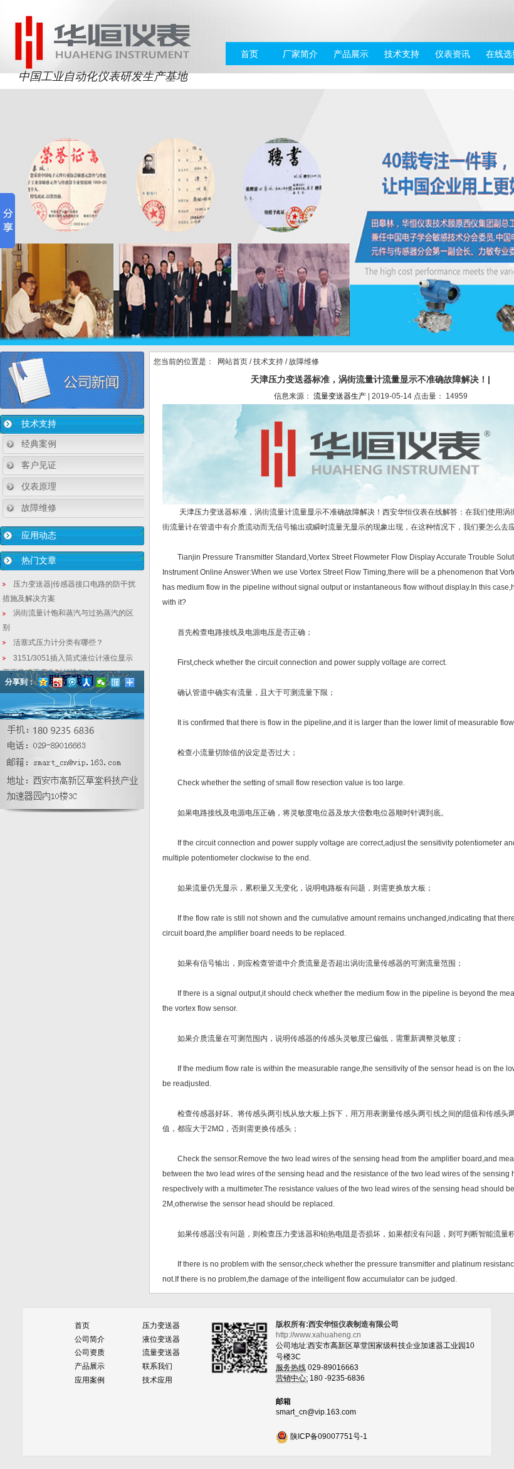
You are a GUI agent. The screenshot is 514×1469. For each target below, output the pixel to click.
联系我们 (157, 1366)
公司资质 (90, 1352)
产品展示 (351, 54)
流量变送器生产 (339, 396)
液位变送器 (161, 1339)
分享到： (20, 681)
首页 (249, 54)
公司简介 (90, 1339)
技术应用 (157, 1380)
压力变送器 (161, 1325)
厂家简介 (300, 54)
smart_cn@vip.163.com (316, 1412)
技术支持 (401, 54)
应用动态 (38, 535)
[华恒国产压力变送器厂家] (102, 41)
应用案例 (90, 1380)
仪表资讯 (452, 54)
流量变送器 (161, 1352)
